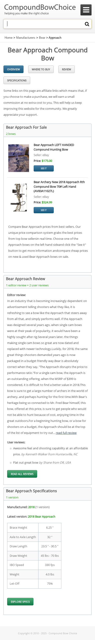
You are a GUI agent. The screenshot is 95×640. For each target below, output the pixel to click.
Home (8, 37)
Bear (42, 37)
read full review (66, 433)
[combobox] (47, 24)
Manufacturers (25, 37)
